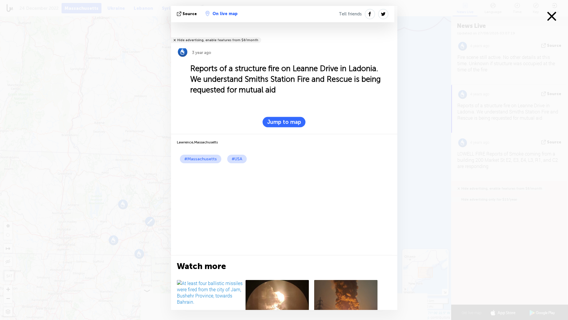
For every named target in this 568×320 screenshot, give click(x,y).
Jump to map (284, 122)
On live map (225, 13)
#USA (237, 158)
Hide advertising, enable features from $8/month (217, 40)
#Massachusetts (200, 158)
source (190, 14)
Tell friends (350, 14)
